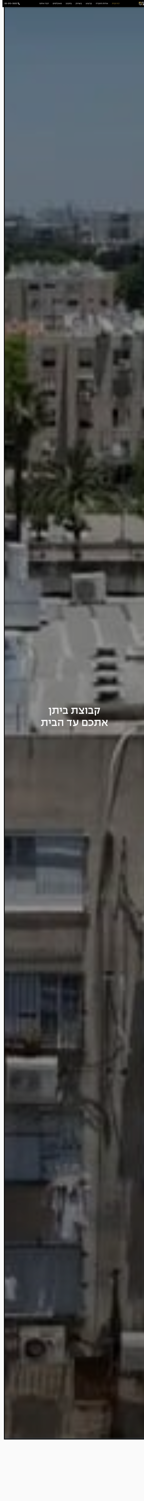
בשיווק (76, 3)
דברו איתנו (41, 3)
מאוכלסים (54, 3)
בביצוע (86, 3)
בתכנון (66, 3)
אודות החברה (99, 3)
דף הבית (113, 3)
